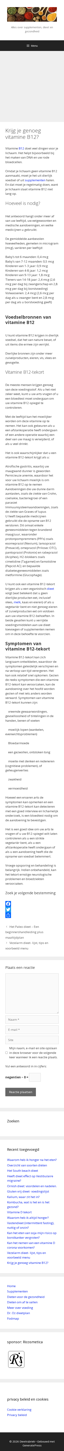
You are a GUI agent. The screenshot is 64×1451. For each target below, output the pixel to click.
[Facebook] (32, 904)
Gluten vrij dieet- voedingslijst (28, 1191)
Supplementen (17, 1291)
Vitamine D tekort (19, 1212)
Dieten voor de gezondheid (26, 1297)
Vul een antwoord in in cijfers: (26, 1066)
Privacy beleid (17, 1415)
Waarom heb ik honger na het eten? (32, 1160)
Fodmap (13, 1318)
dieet (50, 589)
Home (11, 1286)
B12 (21, 148)
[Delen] (32, 915)
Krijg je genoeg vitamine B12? (27, 1263)
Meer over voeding (20, 1308)
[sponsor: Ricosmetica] (16, 1369)
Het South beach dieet (22, 1171)
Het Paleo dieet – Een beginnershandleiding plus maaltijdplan (24, 932)
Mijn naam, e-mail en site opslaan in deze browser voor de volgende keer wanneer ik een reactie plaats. (33, 1052)
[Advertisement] (32, 85)
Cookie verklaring (19, 1410)
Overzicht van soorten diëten (27, 1165)
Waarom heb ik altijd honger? (28, 1218)
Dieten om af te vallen (22, 1302)
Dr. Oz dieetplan (18, 1313)
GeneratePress (32, 1445)
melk (17, 602)
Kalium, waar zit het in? (23, 1197)
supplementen (34, 180)
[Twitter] (32, 909)
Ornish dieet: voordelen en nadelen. (32, 1186)
